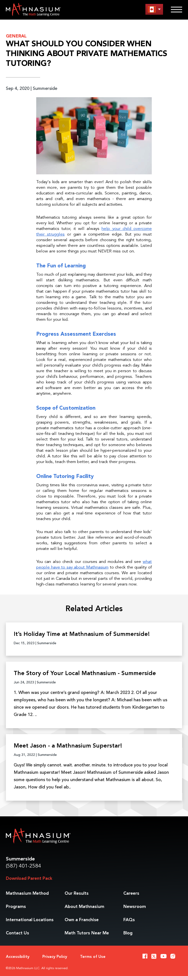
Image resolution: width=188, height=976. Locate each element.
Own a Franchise (82, 920)
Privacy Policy (54, 957)
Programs (16, 907)
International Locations (30, 920)
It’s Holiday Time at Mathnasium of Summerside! (82, 634)
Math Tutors (87, 933)
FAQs (129, 920)
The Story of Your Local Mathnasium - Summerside (85, 674)
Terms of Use (93, 957)
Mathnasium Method (27, 893)
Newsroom (134, 907)
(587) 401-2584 (23, 866)
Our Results (77, 893)
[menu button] (154, 9)
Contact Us (17, 933)
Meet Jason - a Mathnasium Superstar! (68, 746)
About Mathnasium (84, 907)
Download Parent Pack (29, 878)
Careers (131, 893)
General (16, 36)
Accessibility (17, 957)
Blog (127, 933)
